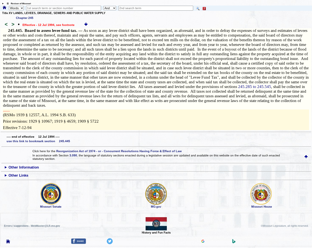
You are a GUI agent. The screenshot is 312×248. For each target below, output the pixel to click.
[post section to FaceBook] (78, 243)
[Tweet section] (110, 243)
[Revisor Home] (8, 242)
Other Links (18, 175)
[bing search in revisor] (233, 242)
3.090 (73, 155)
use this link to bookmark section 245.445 (38, 141)
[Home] (4, 8)
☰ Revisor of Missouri (18, 3)
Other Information (23, 167)
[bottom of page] (86, 25)
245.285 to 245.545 (254, 86)
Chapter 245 (24, 18)
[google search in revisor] (202, 241)
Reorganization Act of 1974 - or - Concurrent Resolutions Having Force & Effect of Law (119, 151)
